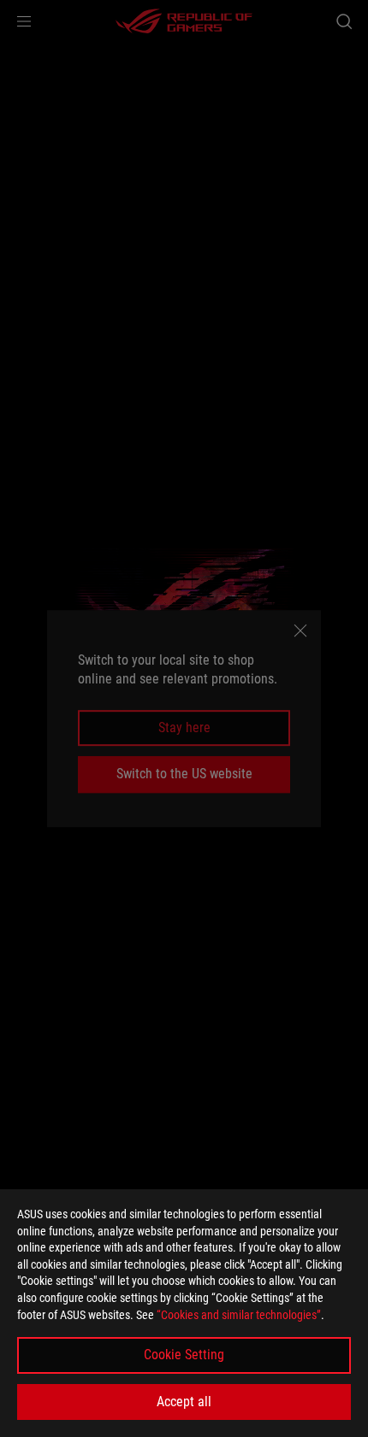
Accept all (184, 1401)
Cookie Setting (184, 1354)
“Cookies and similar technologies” (239, 1315)
